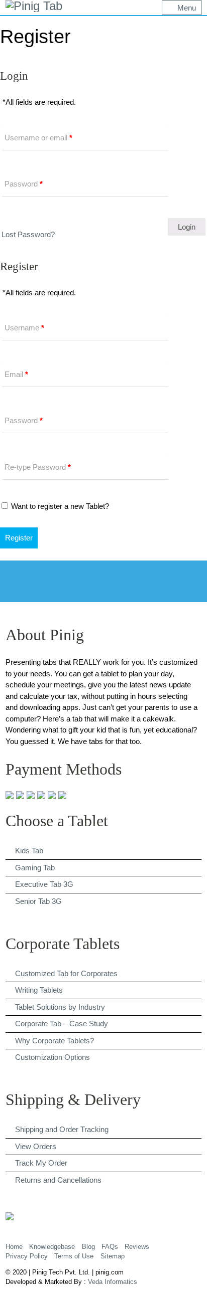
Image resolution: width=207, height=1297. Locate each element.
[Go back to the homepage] (34, 6)
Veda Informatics (112, 1281)
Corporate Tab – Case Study (61, 1023)
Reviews (137, 1246)
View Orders (35, 1146)
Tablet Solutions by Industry (60, 1007)
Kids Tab (29, 850)
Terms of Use (73, 1256)
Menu (186, 8)
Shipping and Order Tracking (62, 1129)
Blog (88, 1246)
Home (14, 1246)
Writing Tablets (39, 990)
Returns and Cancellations (58, 1180)
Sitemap (112, 1256)
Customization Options (52, 1057)
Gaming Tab (35, 867)
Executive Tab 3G (44, 884)
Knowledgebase (52, 1246)
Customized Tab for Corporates (66, 973)
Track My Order (41, 1163)
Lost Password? (28, 234)
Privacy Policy (27, 1256)
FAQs (109, 1246)
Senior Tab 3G (38, 901)
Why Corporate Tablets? (54, 1040)
